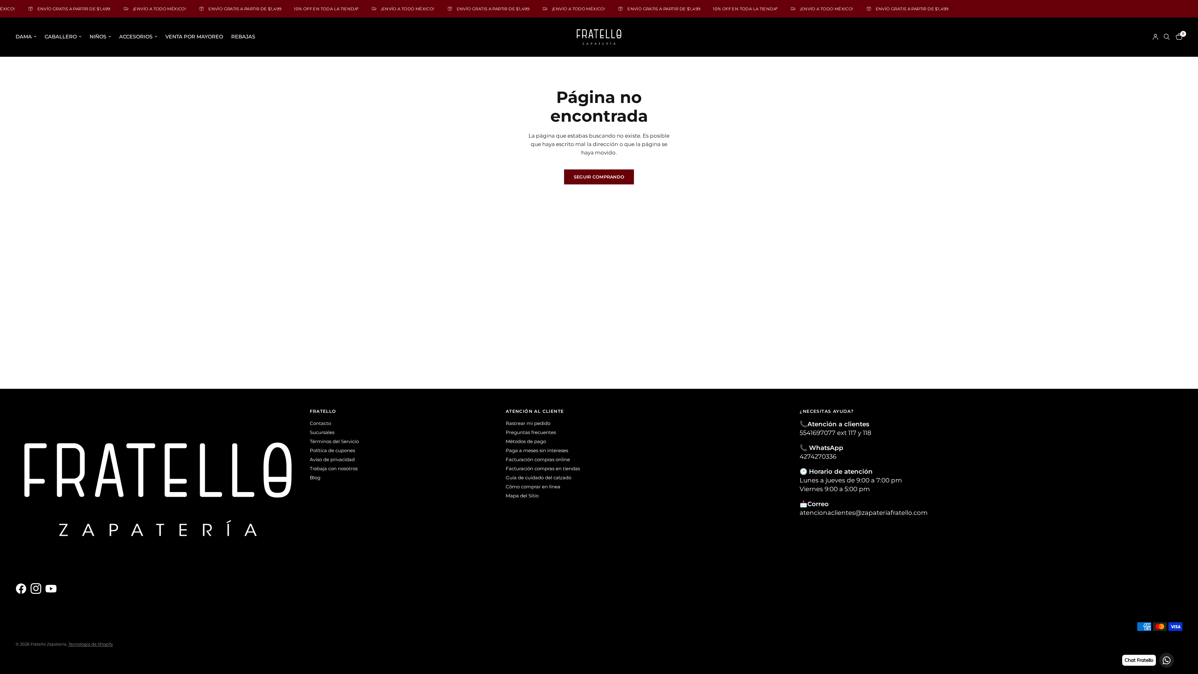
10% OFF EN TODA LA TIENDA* (307, 9)
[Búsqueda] (1167, 36)
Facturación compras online (538, 459)
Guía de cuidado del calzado (538, 478)
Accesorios (136, 37)
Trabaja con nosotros (334, 468)
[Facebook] (22, 589)
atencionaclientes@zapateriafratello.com (864, 512)
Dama (24, 37)
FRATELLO (323, 411)
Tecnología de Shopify (90, 644)
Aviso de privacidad (332, 459)
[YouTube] (52, 589)
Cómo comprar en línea (533, 487)
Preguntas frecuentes (531, 432)
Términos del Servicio (334, 441)
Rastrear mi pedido (528, 423)
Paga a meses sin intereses (537, 450)
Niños (98, 37)
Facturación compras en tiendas (543, 468)
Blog (315, 478)
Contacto (320, 423)
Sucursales (322, 432)
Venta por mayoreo (194, 37)
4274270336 (818, 456)
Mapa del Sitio (522, 496)
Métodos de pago (526, 441)
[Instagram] (37, 589)
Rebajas (243, 37)
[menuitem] (28, 37)
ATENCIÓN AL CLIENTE (535, 411)
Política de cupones (332, 450)
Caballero (61, 37)
